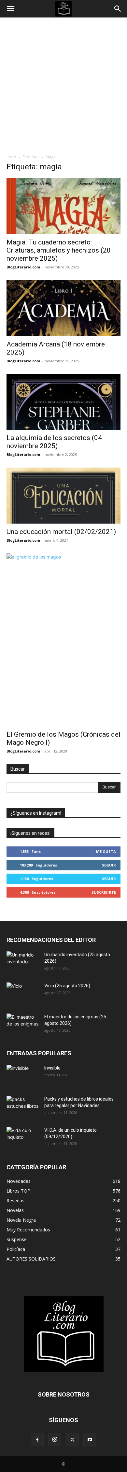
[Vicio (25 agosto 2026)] (23, 993)
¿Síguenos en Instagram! (35, 813)
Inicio (11, 157)
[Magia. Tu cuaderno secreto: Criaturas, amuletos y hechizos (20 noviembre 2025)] (63, 206)
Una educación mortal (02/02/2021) (61, 532)
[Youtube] (89, 1439)
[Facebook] (37, 1439)
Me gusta (106, 851)
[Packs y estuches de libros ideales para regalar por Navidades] (23, 1107)
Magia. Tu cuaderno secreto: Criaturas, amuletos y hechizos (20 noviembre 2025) (59, 250)
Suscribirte (104, 892)
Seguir (109, 865)
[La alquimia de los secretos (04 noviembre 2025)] (63, 402)
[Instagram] (54, 1439)
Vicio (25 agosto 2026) (67, 985)
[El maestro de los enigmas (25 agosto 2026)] (23, 1024)
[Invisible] (23, 1076)
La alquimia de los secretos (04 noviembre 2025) (54, 442)
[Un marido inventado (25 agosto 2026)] (23, 962)
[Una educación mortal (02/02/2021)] (63, 496)
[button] (10, 8)
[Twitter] (72, 1439)
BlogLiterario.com (23, 267)
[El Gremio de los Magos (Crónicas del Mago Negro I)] (63, 639)
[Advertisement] (63, 84)
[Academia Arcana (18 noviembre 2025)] (63, 308)
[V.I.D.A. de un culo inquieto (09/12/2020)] (23, 1138)
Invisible (52, 1067)
